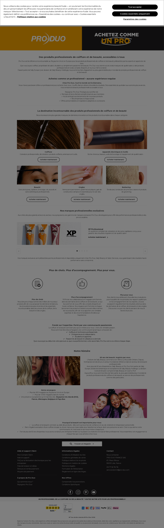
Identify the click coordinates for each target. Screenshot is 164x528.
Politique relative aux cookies (31, 17)
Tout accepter (135, 7)
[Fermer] (160, 12)
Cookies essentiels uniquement (135, 14)
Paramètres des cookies (134, 19)
